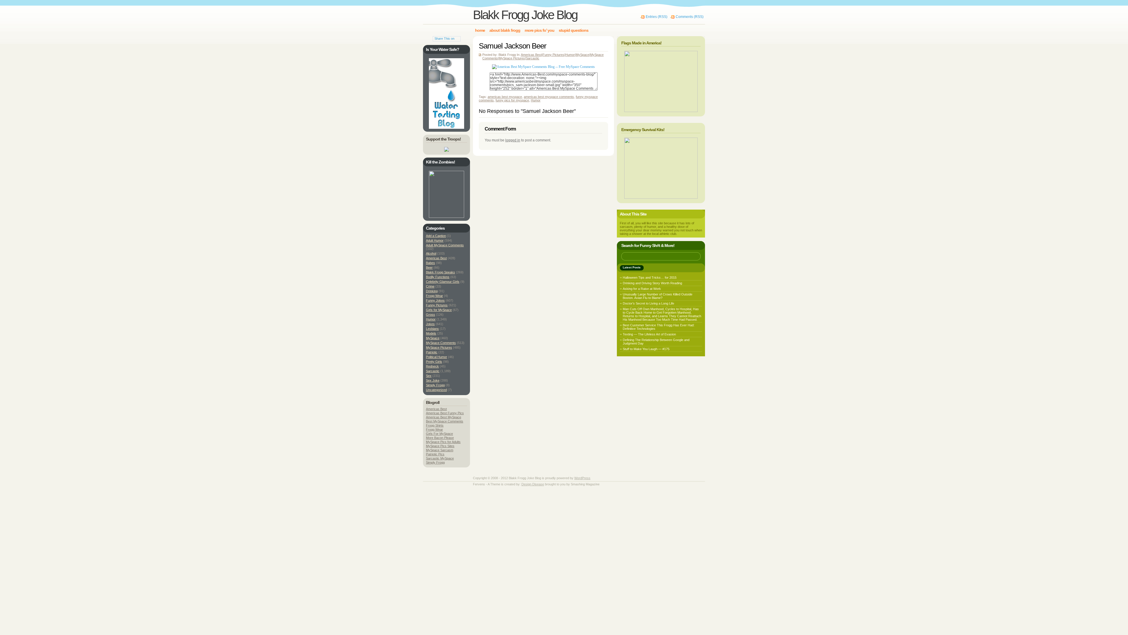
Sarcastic (532, 58)
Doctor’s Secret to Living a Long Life (648, 303)
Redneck (432, 366)
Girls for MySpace (439, 310)
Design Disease (532, 484)
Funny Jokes (435, 300)
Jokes (430, 324)
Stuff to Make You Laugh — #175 (646, 349)
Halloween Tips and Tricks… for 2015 (650, 277)
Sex (429, 375)
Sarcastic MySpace (440, 458)
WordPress (582, 478)
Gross (430, 314)
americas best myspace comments (549, 96)
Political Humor (436, 357)
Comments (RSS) (690, 17)
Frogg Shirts (435, 425)
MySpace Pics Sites (440, 446)
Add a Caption (436, 236)
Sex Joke (432, 380)
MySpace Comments (441, 343)
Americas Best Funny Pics (445, 413)
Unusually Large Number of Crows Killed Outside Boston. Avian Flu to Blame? (657, 296)
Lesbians (432, 328)
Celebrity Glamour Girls (442, 281)
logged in (512, 140)
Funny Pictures (553, 54)
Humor (570, 54)
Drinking (432, 291)
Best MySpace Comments (444, 421)
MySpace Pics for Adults (443, 442)
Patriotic (431, 352)
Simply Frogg (435, 385)
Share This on (444, 38)
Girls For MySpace (439, 433)
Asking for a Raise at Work (642, 288)
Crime (430, 286)
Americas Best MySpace (443, 417)
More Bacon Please (440, 438)
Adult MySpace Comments (445, 245)
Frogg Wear (434, 296)
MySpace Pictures (512, 58)
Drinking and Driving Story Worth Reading (652, 283)
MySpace (582, 54)
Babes (430, 263)
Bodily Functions (437, 277)
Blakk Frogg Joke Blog (525, 15)
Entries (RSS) (656, 17)
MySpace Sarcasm (439, 450)
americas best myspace (505, 96)
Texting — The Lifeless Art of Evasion (649, 334)
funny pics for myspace (512, 100)
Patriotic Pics (435, 454)
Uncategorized (436, 390)
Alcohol (431, 253)
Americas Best (531, 54)
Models (431, 333)
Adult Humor (435, 240)
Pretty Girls (434, 361)
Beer (429, 267)
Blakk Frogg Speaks (440, 272)
